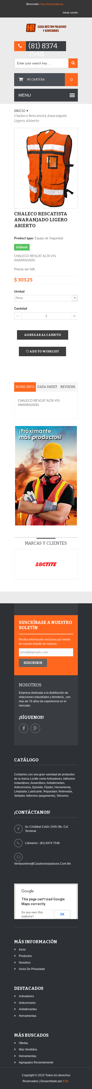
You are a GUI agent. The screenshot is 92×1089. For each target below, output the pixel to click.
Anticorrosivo (27, 1003)
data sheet (47, 387)
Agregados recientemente (36, 1062)
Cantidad (20, 308)
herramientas (27, 1016)
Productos (25, 956)
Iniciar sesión (70, 12)
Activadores (26, 996)
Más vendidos (28, 1049)
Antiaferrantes (28, 1009)
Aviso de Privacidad (32, 969)
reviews (67, 387)
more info (25, 387)
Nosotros (24, 962)
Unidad (19, 291)
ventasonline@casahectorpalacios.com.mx (42, 863)
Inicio (19, 111)
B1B (66, 1081)
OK (62, 914)
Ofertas (23, 1043)
